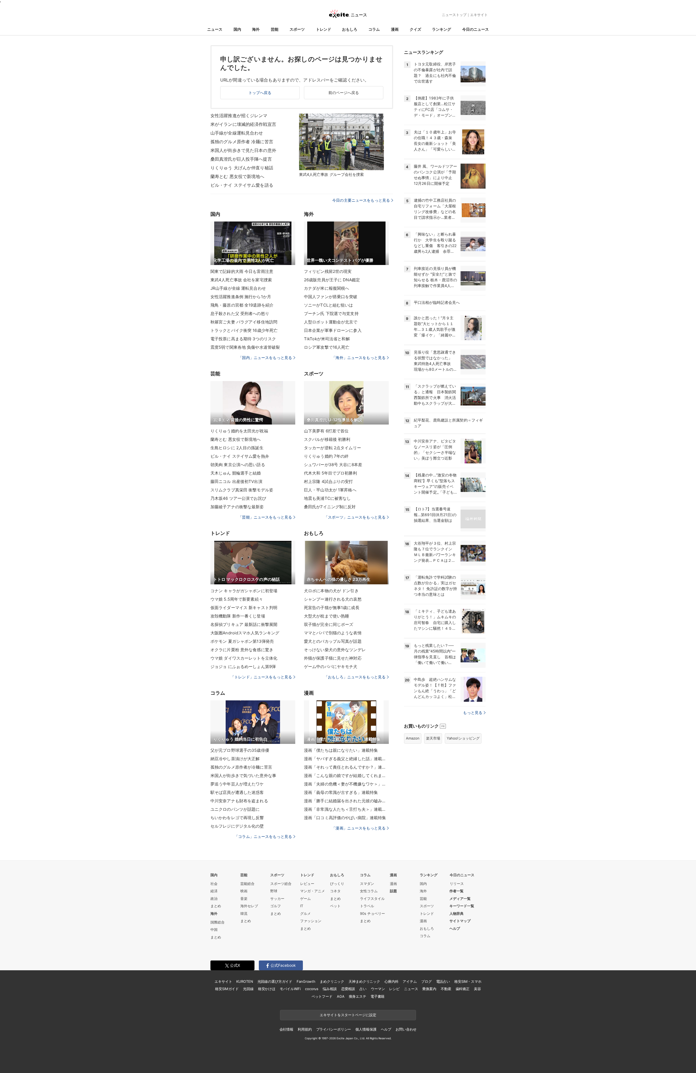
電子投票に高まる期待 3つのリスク (243, 338)
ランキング (441, 29)
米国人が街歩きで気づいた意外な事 (243, 775)
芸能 (274, 29)
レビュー (307, 883)
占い (362, 989)
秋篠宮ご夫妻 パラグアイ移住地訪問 (243, 322)
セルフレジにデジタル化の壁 (237, 826)
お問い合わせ (406, 1029)
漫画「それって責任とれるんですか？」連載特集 (346, 767)
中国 (213, 929)
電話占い (443, 981)
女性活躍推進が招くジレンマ (239, 115)
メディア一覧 (460, 898)
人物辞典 (456, 913)
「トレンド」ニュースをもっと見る (261, 677)
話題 (393, 891)
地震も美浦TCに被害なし (327, 498)
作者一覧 (456, 891)
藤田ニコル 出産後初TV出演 (236, 481)
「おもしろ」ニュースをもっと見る (355, 677)
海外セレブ (249, 906)
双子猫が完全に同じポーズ (328, 624)
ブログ (426, 981)
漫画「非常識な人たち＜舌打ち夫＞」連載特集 (346, 809)
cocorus (311, 989)
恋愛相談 (348, 989)
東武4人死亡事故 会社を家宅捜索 (241, 279)
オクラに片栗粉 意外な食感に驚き (241, 649)
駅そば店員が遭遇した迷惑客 (237, 792)
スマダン (367, 883)
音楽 (243, 898)
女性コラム (369, 891)
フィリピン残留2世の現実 (328, 271)
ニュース (214, 29)
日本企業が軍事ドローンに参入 (333, 330)
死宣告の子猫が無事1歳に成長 (331, 607)
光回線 (248, 989)
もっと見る (472, 712)
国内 (237, 29)
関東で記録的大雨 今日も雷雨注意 (241, 271)
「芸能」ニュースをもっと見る (265, 517)
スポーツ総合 (280, 883)
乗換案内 (429, 989)
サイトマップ (460, 921)
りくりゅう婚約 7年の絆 (326, 456)
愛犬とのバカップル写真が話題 (333, 641)
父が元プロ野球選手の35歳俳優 (239, 750)
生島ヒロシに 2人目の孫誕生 (236, 447)
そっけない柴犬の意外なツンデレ (335, 649)
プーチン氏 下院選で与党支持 (331, 313)
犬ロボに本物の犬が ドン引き (331, 590)
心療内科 (391, 981)
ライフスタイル (372, 898)
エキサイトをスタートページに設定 (348, 1015)
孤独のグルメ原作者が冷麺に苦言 (241, 767)
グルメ (305, 913)
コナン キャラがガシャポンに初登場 (243, 590)
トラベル (367, 906)
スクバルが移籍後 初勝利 (327, 439)
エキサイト (479, 15)
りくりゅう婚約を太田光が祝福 (239, 430)
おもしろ (349, 29)
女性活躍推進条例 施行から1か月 (240, 296)
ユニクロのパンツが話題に (235, 809)
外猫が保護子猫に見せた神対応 (333, 658)
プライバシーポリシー (333, 1029)
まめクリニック (332, 981)
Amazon (413, 738)
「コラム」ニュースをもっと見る (263, 836)
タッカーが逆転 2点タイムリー (332, 447)
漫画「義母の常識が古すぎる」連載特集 (341, 792)
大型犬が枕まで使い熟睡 (326, 616)
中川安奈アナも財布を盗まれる (239, 800)
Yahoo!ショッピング (463, 738)
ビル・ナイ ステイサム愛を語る (241, 185)
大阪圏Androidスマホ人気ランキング (244, 632)
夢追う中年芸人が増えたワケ (237, 784)
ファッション (310, 921)
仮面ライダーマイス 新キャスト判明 (243, 607)
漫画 (395, 29)
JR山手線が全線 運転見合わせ (238, 288)
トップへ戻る (260, 92)
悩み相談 (330, 989)
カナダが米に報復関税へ (326, 288)
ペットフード (322, 996)
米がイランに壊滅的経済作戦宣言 (243, 124)
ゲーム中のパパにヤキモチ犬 (331, 666)
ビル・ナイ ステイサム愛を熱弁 (239, 456)
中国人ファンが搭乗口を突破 (331, 296)
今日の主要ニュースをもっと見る (361, 200)
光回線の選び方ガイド (275, 981)
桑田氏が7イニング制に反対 (330, 506)
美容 (477, 989)
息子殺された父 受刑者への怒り (239, 313)
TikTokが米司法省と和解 (327, 338)
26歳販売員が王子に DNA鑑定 (332, 279)
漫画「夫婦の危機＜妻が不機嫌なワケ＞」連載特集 (346, 784)
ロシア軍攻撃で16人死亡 (326, 347)
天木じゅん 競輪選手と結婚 (235, 473)
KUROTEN (244, 981)
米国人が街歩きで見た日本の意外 (243, 150)
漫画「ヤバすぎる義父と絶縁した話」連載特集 (346, 758)
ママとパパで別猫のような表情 (333, 632)
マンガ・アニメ (312, 891)
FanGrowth (306, 981)
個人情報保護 (365, 1029)
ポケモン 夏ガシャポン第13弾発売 (242, 641)
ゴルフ (275, 906)
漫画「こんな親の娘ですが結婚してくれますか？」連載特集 (346, 775)
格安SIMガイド (227, 989)
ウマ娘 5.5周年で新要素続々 (236, 599)
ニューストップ (454, 15)
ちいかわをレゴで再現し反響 (237, 817)
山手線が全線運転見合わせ (236, 133)
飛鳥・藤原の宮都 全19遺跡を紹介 (242, 305)
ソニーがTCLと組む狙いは (328, 305)
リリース (457, 883)
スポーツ (297, 29)
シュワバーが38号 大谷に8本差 (333, 464)
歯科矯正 (463, 989)
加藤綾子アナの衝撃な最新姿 (237, 506)
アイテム (410, 981)
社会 (213, 883)
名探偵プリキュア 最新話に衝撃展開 (243, 624)
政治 (213, 898)
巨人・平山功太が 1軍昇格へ (330, 489)
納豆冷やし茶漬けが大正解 (235, 758)
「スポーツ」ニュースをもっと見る (355, 517)
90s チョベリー (372, 913)
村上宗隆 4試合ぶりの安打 (328, 481)
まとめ (215, 906)
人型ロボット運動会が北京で (331, 322)
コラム (374, 29)
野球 (273, 891)
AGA (340, 996)
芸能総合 (247, 883)
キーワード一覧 (461, 906)
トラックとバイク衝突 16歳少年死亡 (244, 330)
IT (301, 906)
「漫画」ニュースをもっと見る (359, 828)
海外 (256, 29)
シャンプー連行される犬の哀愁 (333, 599)
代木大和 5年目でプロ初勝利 (330, 473)
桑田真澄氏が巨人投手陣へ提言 (241, 159)
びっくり (337, 883)
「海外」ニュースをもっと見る (359, 357)
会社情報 (286, 1029)
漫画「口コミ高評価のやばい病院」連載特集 (345, 817)
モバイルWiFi (290, 989)
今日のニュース (475, 29)
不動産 (446, 989)
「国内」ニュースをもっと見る (265, 357)
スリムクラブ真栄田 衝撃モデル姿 (241, 489)
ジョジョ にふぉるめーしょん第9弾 (243, 666)
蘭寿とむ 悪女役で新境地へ (237, 176)
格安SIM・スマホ (467, 981)
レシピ (394, 989)
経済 (213, 891)
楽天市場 (433, 738)
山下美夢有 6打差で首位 (326, 430)
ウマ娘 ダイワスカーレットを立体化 (243, 658)
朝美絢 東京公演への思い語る (237, 464)
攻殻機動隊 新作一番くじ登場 (237, 616)
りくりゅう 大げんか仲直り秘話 (241, 167)
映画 (243, 891)
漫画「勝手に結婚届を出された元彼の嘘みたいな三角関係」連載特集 (346, 800)
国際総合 (217, 922)
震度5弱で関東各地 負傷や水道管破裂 (245, 347)
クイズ (415, 29)
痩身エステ (357, 996)
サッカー (277, 898)
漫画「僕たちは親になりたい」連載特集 (341, 750)
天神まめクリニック (364, 981)
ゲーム (305, 898)
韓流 (243, 913)
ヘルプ (454, 928)
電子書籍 (377, 996)
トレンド (323, 29)
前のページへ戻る (343, 92)
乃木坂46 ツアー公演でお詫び (238, 498)
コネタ (335, 891)
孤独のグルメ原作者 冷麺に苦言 (241, 141)
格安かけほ (266, 989)
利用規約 (305, 1029)
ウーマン (378, 989)
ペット (335, 906)
